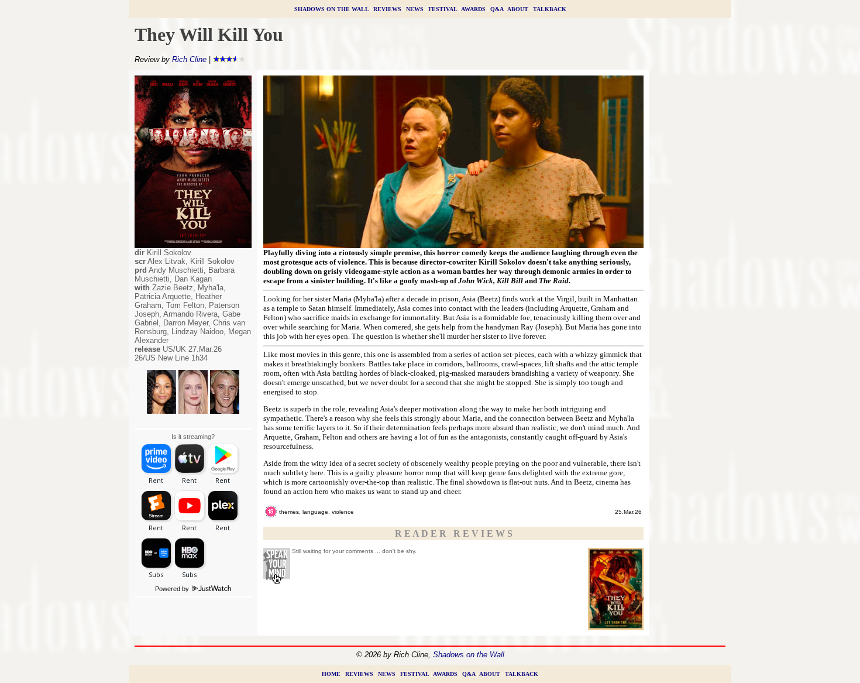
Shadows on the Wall (468, 654)
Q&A (496, 9)
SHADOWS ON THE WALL (331, 9)
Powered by (173, 588)
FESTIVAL (442, 9)
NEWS (415, 9)
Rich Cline (189, 59)
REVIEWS (387, 9)
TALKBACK (549, 9)
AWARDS (473, 9)
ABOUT (517, 9)
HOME (331, 674)
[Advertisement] (690, 251)
